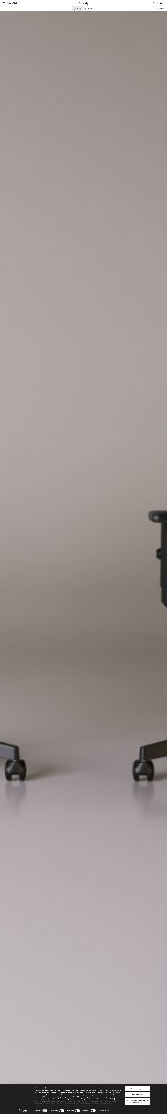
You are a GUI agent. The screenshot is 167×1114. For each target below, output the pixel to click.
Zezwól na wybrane (137, 1094)
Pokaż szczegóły (104, 1110)
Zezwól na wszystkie (137, 1089)
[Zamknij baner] (152, 1087)
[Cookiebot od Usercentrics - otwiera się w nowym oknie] (23, 1110)
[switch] (61, 1110)
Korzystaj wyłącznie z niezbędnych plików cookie (137, 1101)
